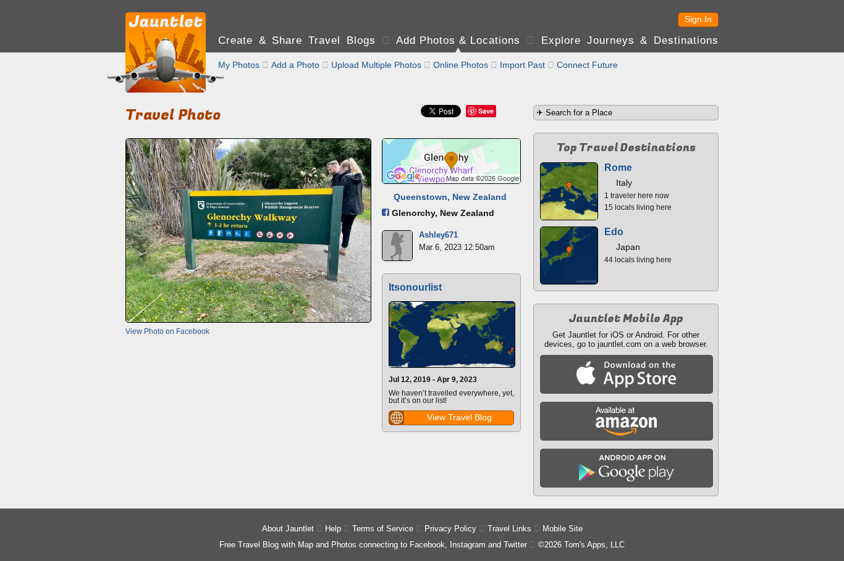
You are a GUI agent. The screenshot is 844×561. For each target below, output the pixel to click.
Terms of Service (382, 528)
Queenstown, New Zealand (450, 197)
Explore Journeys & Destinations (630, 40)
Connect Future (587, 65)
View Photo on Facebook (167, 331)
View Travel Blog (459, 417)
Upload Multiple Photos (376, 65)
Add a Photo (295, 65)
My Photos (239, 65)
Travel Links (509, 528)
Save (486, 110)
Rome (618, 167)
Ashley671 (438, 234)
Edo (613, 231)
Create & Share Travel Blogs (297, 40)
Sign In (698, 19)
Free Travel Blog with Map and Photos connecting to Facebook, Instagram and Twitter (373, 544)
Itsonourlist (415, 287)
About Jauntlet (288, 528)
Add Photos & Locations (458, 40)
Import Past (522, 65)
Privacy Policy (450, 528)
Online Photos (460, 65)
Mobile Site (562, 528)
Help (333, 528)
